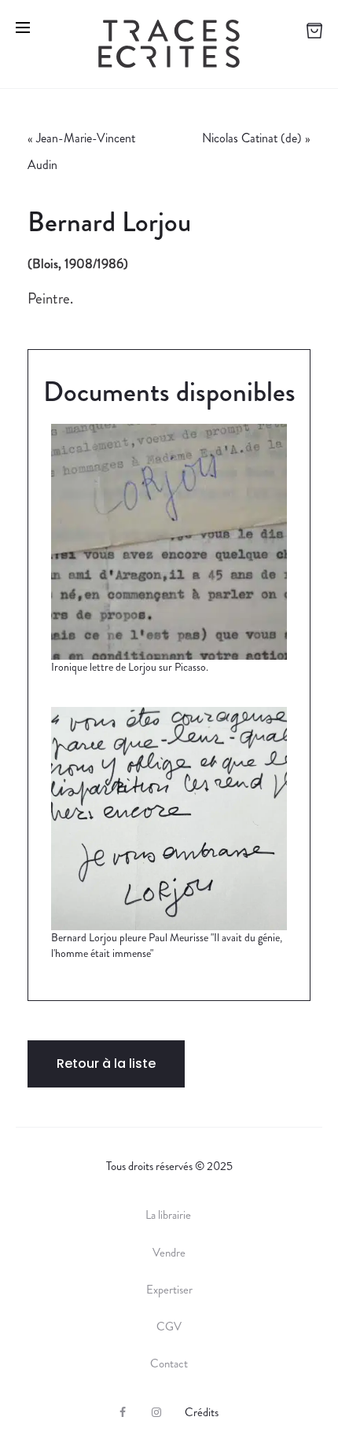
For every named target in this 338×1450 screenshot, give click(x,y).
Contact (169, 1363)
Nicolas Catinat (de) (252, 138)
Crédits (202, 1412)
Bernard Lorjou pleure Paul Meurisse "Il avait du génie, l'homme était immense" (166, 945)
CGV (169, 1326)
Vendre (169, 1252)
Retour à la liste (106, 1063)
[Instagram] (156, 1412)
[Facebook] (122, 1412)
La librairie (169, 1215)
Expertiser (169, 1289)
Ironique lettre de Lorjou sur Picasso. (129, 667)
